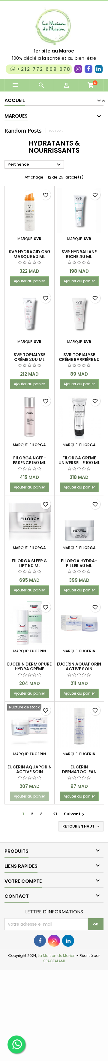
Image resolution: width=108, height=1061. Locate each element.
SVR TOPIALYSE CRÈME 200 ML (29, 357)
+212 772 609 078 (44, 69)
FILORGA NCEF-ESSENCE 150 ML (29, 460)
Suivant (75, 814)
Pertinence (35, 164)
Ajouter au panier (29, 281)
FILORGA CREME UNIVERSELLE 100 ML (79, 460)
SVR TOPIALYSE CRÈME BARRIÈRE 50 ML (79, 359)
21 (55, 814)
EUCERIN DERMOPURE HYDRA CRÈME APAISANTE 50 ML (29, 669)
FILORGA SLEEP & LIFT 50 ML (29, 563)
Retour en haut (81, 826)
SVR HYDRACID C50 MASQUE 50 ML (29, 254)
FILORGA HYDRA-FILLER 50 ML (79, 563)
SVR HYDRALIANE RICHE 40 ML (79, 254)
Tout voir (56, 131)
